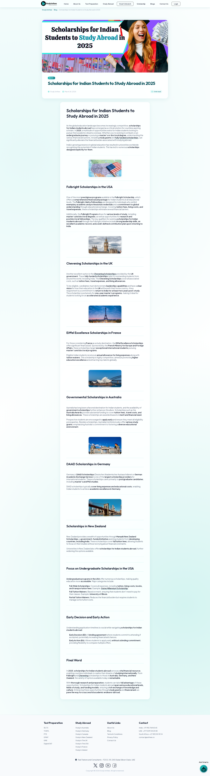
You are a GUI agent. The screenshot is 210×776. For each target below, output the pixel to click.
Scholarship (141, 4)
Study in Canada (81, 734)
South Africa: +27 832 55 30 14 (151, 734)
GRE (45, 740)
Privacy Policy (112, 737)
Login (176, 4)
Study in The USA (81, 743)
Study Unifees (47, 10)
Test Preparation (91, 4)
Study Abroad (108, 4)
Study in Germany (82, 731)
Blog (55, 10)
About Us (76, 4)
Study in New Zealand (83, 737)
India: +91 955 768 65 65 (148, 728)
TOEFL (46, 731)
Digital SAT (48, 743)
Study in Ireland (81, 750)
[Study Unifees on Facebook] (114, 765)
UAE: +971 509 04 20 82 (148, 731)
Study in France (81, 747)
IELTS (46, 728)
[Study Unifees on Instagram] (102, 765)
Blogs (152, 4)
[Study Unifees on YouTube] (108, 765)
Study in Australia (82, 728)
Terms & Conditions (114, 734)
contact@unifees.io (147, 737)
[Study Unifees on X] (95, 765)
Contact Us (164, 4)
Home (66, 4)
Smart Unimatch (125, 4)
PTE (45, 734)
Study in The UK (81, 740)
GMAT (46, 737)
